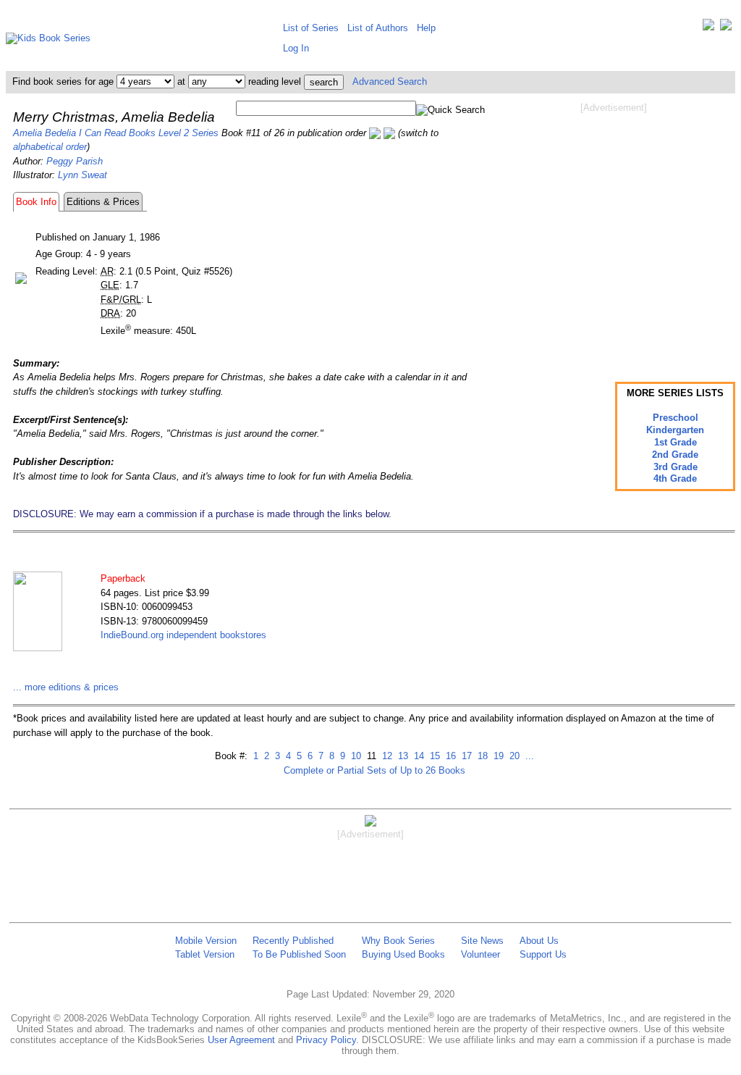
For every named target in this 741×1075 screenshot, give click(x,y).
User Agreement (241, 1039)
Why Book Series (398, 940)
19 (497, 755)
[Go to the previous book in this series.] (375, 132)
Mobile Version (206, 940)
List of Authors (377, 27)
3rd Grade (675, 466)
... (528, 755)
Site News (482, 940)
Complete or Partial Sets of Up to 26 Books (374, 770)
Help (426, 27)
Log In (296, 48)
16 (449, 755)
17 (465, 755)
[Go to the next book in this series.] (389, 132)
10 (354, 755)
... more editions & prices (66, 687)
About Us (539, 940)
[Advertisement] (613, 230)
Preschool (675, 417)
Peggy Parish (74, 161)
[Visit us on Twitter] (708, 27)
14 (417, 755)
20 (513, 755)
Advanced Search (389, 81)
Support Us (543, 954)
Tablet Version (204, 954)
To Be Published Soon (299, 954)
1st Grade (675, 442)
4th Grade (675, 478)
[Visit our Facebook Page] (726, 27)
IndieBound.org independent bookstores (183, 634)
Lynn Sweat (82, 175)
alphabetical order (50, 146)
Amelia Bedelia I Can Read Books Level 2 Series (116, 132)
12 (385, 755)
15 (433, 755)
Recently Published (293, 940)
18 (481, 755)
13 (401, 755)
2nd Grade (675, 454)
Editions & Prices (103, 201)
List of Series (311, 27)
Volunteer (480, 954)
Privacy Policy (326, 1039)
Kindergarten (675, 429)
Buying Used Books (403, 954)
